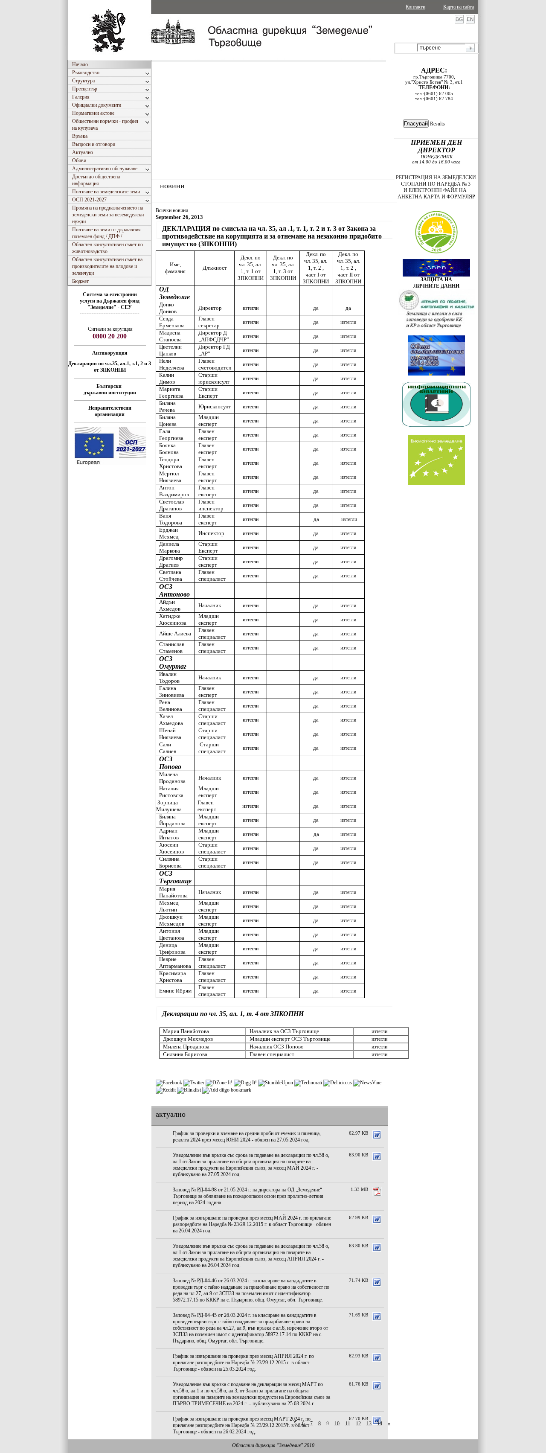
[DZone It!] (219, 1083)
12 (358, 1424)
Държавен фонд (121, 301)
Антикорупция (110, 353)
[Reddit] (166, 1090)
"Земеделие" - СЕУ (109, 307)
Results (437, 124)
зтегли (251, 806)
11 (347, 1424)
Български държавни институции (110, 389)
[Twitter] (193, 1083)
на (99, 301)
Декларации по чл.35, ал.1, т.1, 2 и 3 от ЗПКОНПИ (109, 367)
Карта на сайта (458, 7)
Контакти (415, 7)
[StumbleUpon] (275, 1083)
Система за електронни (110, 294)
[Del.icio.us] (337, 1083)
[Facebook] (169, 1083)
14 (379, 1424)
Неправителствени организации (109, 411)
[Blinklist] (189, 1090)
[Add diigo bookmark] (226, 1090)
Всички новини (172, 210)
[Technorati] (308, 1083)
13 (369, 1424)
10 (337, 1424)
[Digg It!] (245, 1083)
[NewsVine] (367, 1083)
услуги (88, 301)
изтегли (250, 308)
